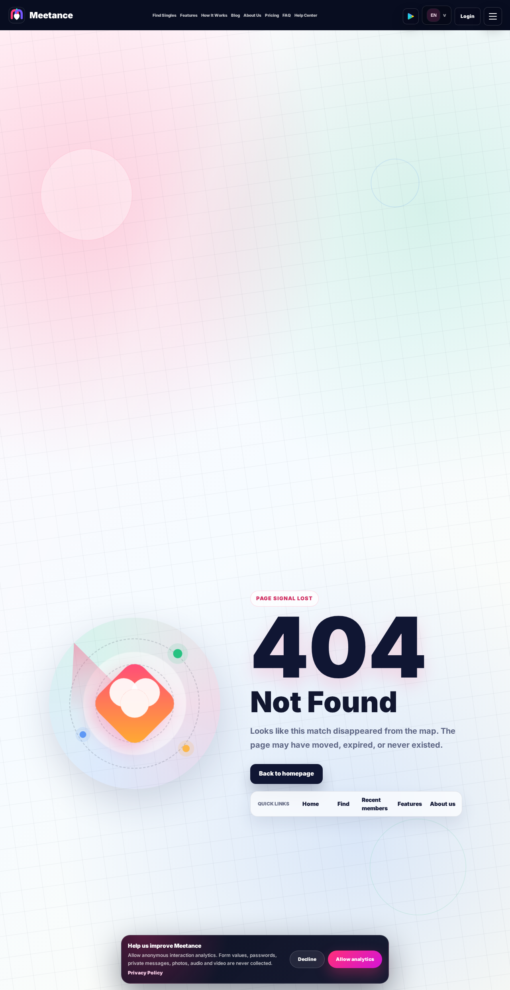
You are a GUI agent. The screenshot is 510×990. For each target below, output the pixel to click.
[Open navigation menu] (493, 16)
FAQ (286, 15)
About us (442, 803)
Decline (307, 959)
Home (310, 803)
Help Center (305, 15)
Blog (235, 15)
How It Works (214, 15)
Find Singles (165, 15)
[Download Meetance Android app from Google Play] (411, 16)
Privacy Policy (145, 973)
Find (343, 803)
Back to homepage (286, 773)
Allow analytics (355, 959)
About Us (252, 15)
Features (189, 15)
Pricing (272, 15)
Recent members (375, 803)
